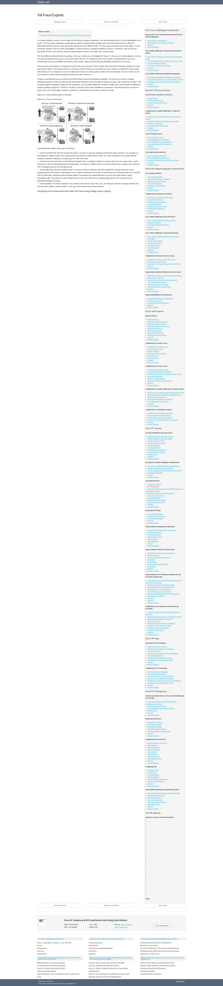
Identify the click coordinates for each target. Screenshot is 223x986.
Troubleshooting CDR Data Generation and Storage (159, 951)
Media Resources (153, 319)
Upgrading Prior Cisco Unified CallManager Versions (164, 82)
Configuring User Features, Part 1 (158, 347)
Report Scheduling (153, 777)
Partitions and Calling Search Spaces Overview (162, 280)
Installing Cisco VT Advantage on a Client (160, 683)
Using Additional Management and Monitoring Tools (163, 793)
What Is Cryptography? (154, 532)
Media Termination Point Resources (158, 326)
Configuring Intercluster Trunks (157, 206)
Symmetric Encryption (154, 535)
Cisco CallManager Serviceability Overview (161, 708)
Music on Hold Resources (155, 333)
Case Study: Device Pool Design (157, 126)
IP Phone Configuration (154, 123)
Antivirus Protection (153, 445)
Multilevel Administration (155, 473)
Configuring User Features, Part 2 (158, 370)
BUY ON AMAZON (162, 925)
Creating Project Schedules (150, 974)
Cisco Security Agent (153, 448)
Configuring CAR (152, 770)
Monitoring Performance (155, 722)
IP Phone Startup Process (155, 100)
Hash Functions (152, 539)
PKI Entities (151, 560)
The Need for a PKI (153, 555)
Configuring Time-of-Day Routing (157, 284)
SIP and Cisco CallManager (156, 208)
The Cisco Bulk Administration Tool (158, 158)
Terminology (42, 954)
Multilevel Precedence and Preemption (159, 381)
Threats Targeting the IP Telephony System (160, 585)
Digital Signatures (153, 541)
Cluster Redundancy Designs (156, 63)
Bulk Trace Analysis (153, 756)
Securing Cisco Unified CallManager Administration (163, 466)
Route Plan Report (153, 248)
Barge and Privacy (153, 356)
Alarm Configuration (153, 747)
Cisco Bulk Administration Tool (156, 156)
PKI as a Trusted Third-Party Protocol (159, 557)
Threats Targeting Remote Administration (160, 468)
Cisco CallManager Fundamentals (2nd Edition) (159, 938)
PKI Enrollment (152, 562)
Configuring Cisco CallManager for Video (160, 678)
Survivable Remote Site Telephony (158, 303)
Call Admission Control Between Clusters (160, 660)
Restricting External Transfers (156, 500)
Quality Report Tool (153, 804)
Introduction (41, 948)
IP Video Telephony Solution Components (160, 649)
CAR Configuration (153, 775)
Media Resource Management (157, 335)
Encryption (150, 598)
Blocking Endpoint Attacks (155, 518)
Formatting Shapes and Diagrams (153, 968)
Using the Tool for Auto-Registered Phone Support (163, 160)
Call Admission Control (154, 301)
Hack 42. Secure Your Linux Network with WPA (106, 963)
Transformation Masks (154, 243)
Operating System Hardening (156, 443)
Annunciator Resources (154, 328)
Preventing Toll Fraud (154, 484)
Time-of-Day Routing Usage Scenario (159, 287)
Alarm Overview (152, 745)
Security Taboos (152, 454)
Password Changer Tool (155, 800)
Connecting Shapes (147, 971)
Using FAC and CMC (154, 498)
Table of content (111, 22)
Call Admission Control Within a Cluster (159, 658)
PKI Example (151, 566)
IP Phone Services (153, 358)
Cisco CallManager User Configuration (159, 142)
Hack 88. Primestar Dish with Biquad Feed (105, 977)
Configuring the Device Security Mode (159, 625)
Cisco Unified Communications (157, 40)
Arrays (40, 945)
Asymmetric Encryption (154, 537)
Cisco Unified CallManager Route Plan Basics (161, 220)
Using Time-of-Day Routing (156, 496)
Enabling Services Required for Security (160, 619)
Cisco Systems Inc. (121, 927)
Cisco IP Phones (152, 98)
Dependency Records (154, 798)
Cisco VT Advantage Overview (156, 674)
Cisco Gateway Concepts (155, 200)
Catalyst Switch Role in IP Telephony (159, 179)
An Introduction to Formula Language (51, 965)
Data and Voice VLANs (154, 183)
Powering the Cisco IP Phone (156, 181)
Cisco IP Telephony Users (155, 137)
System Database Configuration (157, 779)
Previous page (60, 22)
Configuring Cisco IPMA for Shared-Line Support (162, 420)
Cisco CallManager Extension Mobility (159, 372)
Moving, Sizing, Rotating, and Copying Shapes (157, 965)
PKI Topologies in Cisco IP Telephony (159, 589)
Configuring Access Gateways (156, 202)
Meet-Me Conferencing (148, 945)
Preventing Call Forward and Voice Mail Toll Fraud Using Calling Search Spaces (65, 35)
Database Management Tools (156, 706)
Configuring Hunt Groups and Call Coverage (161, 259)
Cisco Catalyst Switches (154, 177)
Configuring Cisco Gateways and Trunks (160, 197)
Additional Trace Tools (154, 759)
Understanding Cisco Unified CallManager (160, 43)
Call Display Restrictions (155, 376)
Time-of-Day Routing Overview (157, 282)
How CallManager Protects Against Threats (160, 587)
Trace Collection (152, 754)
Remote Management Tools (156, 795)
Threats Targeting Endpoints (156, 516)
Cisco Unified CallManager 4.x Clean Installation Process (165, 79)
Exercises (93, 951)
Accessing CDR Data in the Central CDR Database (159, 948)
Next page (163, 22)
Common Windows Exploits (156, 452)
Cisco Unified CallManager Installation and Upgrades (164, 77)
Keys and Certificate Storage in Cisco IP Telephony (163, 594)
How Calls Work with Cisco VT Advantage (160, 676)
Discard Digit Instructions (155, 241)
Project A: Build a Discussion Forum (51, 968)
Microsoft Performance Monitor (157, 729)
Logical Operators (96, 942)
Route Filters (151, 239)
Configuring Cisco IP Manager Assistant (159, 413)
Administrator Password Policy (157, 450)
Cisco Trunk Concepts (154, 204)
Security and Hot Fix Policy (155, 441)
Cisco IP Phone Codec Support (157, 103)
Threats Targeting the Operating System (159, 439)
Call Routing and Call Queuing (157, 397)
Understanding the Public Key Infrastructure (161, 553)
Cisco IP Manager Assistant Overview (159, 415)
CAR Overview (152, 772)
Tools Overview (152, 710)
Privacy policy (180, 981)
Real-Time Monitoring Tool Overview (158, 731)
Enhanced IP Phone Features (156, 353)
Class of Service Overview (155, 278)
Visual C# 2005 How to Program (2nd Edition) (106, 938)
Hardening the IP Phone (155, 514)
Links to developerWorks (46, 971)
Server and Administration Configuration (160, 399)
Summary (150, 45)
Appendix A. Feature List (149, 954)
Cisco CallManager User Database (158, 140)
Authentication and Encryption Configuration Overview (164, 617)
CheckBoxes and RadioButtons (101, 948)
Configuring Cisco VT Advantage (157, 672)
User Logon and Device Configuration (159, 144)
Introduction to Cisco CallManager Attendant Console (164, 395)
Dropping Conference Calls (156, 502)
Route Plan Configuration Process (158, 225)
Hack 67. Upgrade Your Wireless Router (104, 965)
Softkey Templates (153, 351)
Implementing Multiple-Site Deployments (160, 298)
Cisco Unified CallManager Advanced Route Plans (163, 236)
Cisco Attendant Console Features (158, 401)
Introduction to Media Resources (157, 322)
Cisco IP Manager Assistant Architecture (159, 418)
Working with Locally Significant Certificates (161, 623)
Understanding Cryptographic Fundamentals (161, 530)
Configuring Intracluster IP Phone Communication (163, 121)
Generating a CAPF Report (155, 630)
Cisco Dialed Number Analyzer (157, 802)
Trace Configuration (153, 750)
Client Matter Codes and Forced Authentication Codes (164, 374)
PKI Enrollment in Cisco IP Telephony (159, 592)
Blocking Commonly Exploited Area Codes (160, 493)
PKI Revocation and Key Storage (157, 564)
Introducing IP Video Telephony (157, 647)
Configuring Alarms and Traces (157, 743)
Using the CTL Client (154, 621)
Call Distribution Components (156, 262)
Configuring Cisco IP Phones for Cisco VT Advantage (164, 681)
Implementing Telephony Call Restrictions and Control (164, 275)
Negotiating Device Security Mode (158, 628)
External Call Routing (154, 222)
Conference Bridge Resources (157, 324)
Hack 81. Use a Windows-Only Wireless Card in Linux (109, 974)
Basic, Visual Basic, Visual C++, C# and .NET (54, 942)
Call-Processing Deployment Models (159, 65)
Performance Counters (154, 724)
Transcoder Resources (154, 330)
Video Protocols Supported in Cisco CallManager (162, 653)
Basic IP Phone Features (155, 349)
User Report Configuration (155, 781)
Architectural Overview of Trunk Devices (156, 942)
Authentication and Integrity (156, 596)
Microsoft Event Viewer (154, 727)
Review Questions (153, 47)
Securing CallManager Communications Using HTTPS (164, 470)
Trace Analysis (152, 752)
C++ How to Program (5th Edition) (51, 938)
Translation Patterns (153, 245)
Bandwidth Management (155, 655)
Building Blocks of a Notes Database (51, 963)
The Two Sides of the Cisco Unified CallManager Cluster (165, 61)
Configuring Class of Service (156, 186)
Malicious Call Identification (156, 379)
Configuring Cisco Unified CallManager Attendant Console (165, 392)
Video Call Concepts (153, 651)
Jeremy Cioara (126, 925)
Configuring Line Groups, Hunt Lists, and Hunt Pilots (163, 264)
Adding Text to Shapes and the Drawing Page (157, 963)
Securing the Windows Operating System (160, 436)
